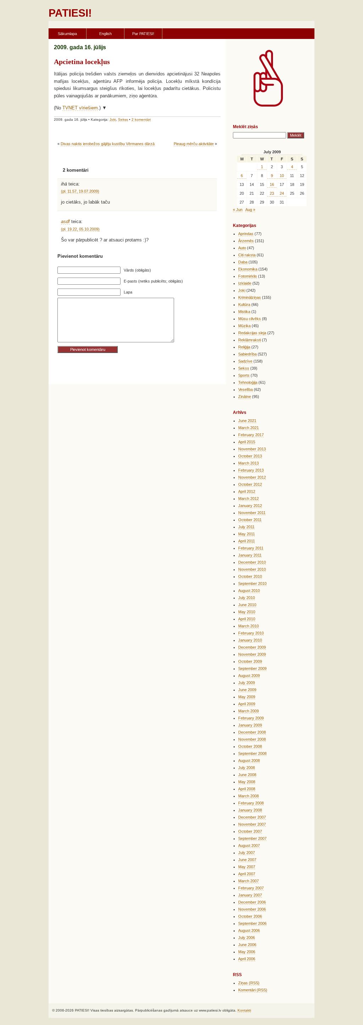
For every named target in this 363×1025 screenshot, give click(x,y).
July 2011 (246, 527)
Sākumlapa (67, 34)
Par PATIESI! (143, 34)
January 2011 (250, 555)
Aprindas (245, 234)
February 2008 (251, 803)
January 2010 (250, 640)
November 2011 (252, 513)
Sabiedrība (247, 354)
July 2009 (246, 683)
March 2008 (248, 796)
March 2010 (248, 626)
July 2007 (246, 852)
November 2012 (252, 477)
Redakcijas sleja (252, 333)
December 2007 (252, 817)
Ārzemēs (246, 241)
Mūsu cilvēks (249, 319)
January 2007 (250, 895)
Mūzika (244, 326)
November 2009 (252, 654)
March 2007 (248, 881)
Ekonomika (247, 269)
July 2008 (246, 767)
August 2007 (249, 845)
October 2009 (250, 661)
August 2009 (249, 675)
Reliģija (244, 347)
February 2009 (251, 718)
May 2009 (246, 697)
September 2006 (252, 923)
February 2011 (250, 548)
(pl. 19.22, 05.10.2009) (80, 229)
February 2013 (251, 470)
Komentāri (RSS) (252, 990)
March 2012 (248, 498)
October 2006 (250, 916)
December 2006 (252, 902)
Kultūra (244, 304)
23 (272, 193)
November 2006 (252, 909)
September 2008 (252, 753)
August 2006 (249, 930)
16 (272, 184)
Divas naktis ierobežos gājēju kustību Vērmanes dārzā (108, 144)
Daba (242, 262)
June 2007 (247, 860)
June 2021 (247, 420)
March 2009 (248, 711)
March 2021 (248, 428)
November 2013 (252, 449)
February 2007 (251, 888)
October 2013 (250, 456)
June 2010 (247, 605)
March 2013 (248, 463)
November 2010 (252, 569)
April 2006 (246, 959)
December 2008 (252, 732)
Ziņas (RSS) (248, 983)
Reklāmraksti (249, 340)
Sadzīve (245, 361)
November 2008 (252, 739)
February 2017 (251, 435)
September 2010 (252, 583)
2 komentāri (141, 119)
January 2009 (250, 725)
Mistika (244, 311)
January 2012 (250, 505)
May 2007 (246, 867)
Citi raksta (247, 255)
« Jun (237, 209)
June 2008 (247, 775)
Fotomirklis (247, 276)
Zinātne (244, 396)
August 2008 (249, 760)
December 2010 (252, 562)
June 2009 (247, 690)
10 (282, 175)
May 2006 (246, 952)
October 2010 (250, 576)
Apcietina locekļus (82, 62)
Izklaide (244, 283)
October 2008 (250, 746)
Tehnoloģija (247, 382)
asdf (65, 221)
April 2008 (246, 789)
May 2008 (246, 782)
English (105, 34)
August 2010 (249, 590)
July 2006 (246, 937)
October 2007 (250, 831)
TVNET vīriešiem (80, 107)
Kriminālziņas (249, 297)
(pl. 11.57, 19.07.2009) (80, 191)
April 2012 (246, 491)
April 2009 (246, 704)
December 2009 (252, 647)
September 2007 (252, 838)
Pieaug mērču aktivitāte (194, 144)
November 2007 (252, 824)
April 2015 (246, 442)
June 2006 (247, 945)
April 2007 (246, 874)
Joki (113, 119)
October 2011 (250, 520)
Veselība (245, 389)
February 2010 (251, 633)
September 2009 (252, 668)
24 (282, 193)
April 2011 (246, 541)
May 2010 (246, 612)
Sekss (123, 119)
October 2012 (250, 484)
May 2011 (246, 534)
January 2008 (250, 810)
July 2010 (246, 598)
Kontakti (244, 1010)
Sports (244, 375)
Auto (242, 248)
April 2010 (246, 619)
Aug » (250, 209)
